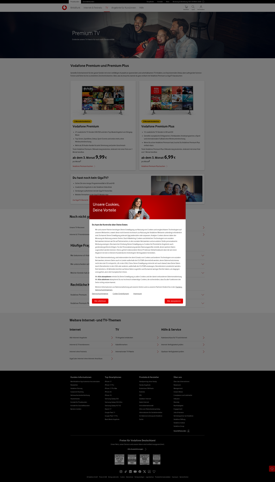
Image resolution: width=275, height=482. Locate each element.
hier (129, 235)
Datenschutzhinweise (100, 293)
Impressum (137, 293)
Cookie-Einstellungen (121, 293)
